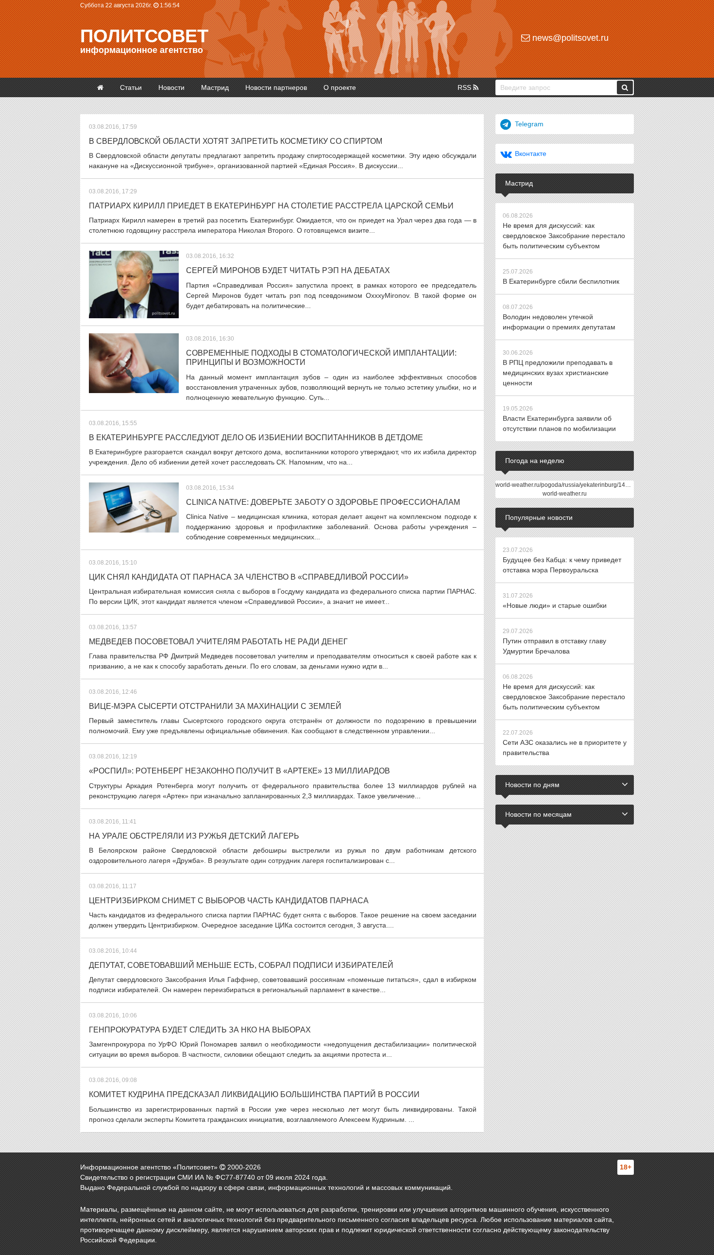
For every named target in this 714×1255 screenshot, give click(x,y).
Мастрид (215, 87)
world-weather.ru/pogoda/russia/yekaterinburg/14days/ (567, 484)
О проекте (339, 87)
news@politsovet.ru (569, 38)
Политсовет (144, 36)
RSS (465, 87)
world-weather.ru (565, 493)
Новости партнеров (276, 87)
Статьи (131, 87)
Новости (171, 87)
